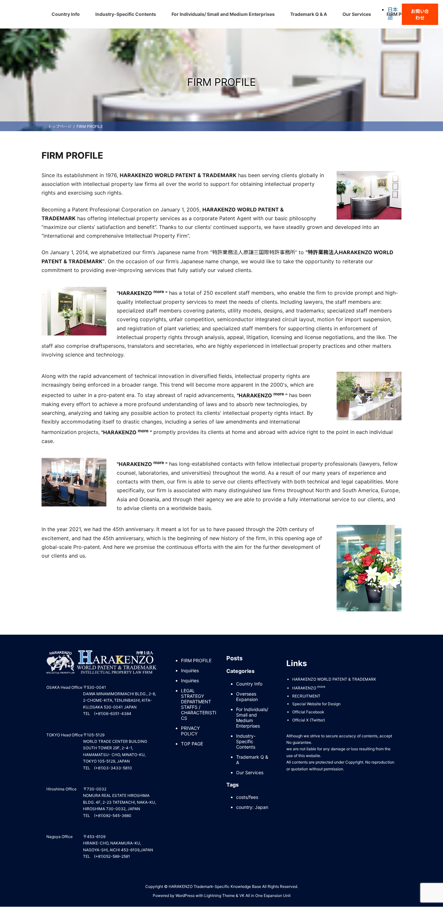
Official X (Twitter (308, 720)
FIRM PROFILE (196, 660)
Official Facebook (308, 711)
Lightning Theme (219, 895)
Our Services (249, 772)
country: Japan (252, 807)
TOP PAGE (192, 744)
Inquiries (190, 671)
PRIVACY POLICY (190, 731)
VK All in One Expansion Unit (265, 895)
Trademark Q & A (252, 759)
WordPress (185, 895)
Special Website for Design (316, 704)
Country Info (249, 683)
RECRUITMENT (306, 696)
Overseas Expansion (247, 696)
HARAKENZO (308, 688)
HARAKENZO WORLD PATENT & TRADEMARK (334, 679)
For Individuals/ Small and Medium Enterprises (252, 718)
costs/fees (247, 797)
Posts (234, 658)
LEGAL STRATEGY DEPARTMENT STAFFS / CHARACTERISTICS (198, 704)
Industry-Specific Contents (246, 741)
